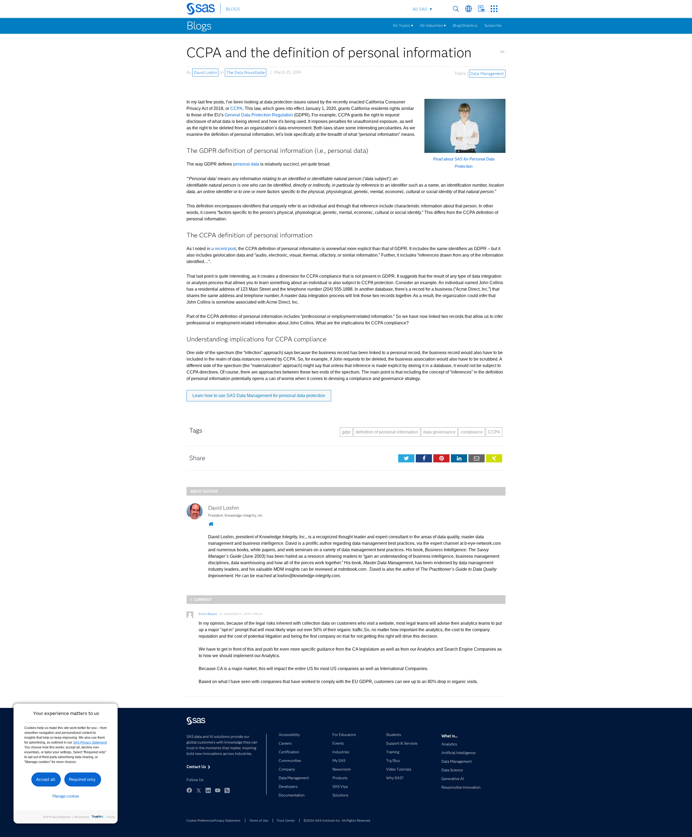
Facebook (189, 790)
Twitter (198, 790)
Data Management (487, 73)
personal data (246, 164)
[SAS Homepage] (203, 10)
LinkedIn (208, 790)
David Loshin (205, 72)
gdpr (346, 432)
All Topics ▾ (403, 25)
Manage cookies (65, 796)
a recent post (223, 248)
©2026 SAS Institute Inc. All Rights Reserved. (337, 820)
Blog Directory (465, 25)
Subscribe (492, 25)
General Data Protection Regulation (259, 115)
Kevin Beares (208, 614)
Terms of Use (258, 820)
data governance (439, 432)
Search (456, 8)
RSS (227, 790)
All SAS (419, 9)
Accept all (45, 779)
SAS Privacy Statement (90, 742)
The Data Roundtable (246, 72)
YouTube (217, 790)
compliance (472, 432)
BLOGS (233, 9)
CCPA (236, 108)
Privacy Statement (227, 820)
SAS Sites (494, 8)
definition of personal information (387, 432)
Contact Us (481, 8)
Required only (82, 779)
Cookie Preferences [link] (200, 820)
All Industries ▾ (433, 25)
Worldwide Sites (468, 8)
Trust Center (286, 820)
